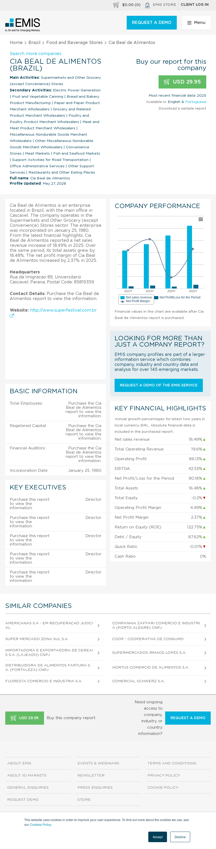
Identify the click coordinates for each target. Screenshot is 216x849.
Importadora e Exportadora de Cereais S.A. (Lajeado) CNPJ (49, 653)
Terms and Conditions (172, 763)
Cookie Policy (163, 787)
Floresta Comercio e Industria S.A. (43, 681)
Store (84, 800)
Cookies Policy (40, 824)
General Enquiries (28, 787)
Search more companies (35, 54)
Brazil (34, 43)
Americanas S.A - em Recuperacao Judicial (49, 625)
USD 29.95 (186, 82)
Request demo (23, 800)
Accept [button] (158, 837)
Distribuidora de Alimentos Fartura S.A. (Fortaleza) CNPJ (48, 668)
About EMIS (19, 763)
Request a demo (187, 718)
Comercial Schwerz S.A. (138, 681)
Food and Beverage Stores (74, 43)
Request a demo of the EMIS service (159, 385)
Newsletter (91, 775)
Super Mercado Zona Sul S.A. (36, 639)
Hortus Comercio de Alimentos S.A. (150, 667)
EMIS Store (164, 5)
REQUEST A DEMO (151, 23)
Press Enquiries (95, 787)
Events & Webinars (98, 763)
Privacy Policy (164, 775)
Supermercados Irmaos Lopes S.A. (149, 653)
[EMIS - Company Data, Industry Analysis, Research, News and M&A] (22, 25)
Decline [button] (180, 837)
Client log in (195, 5)
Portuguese (195, 102)
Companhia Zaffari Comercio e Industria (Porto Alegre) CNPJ (156, 625)
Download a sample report (182, 108)
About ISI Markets (27, 775)
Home (16, 43)
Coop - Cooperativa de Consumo (148, 639)
